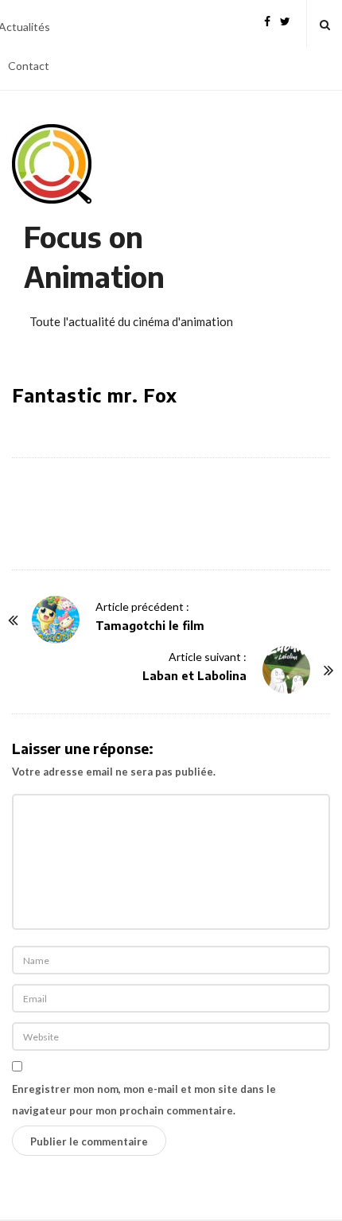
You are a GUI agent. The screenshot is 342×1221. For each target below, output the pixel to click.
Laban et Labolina (194, 675)
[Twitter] (285, 19)
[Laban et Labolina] (286, 670)
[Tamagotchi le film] (56, 620)
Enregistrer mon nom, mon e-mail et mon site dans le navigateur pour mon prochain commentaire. (144, 1100)
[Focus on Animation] (51, 164)
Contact (28, 65)
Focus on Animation (94, 256)
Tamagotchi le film (149, 625)
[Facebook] (267, 19)
